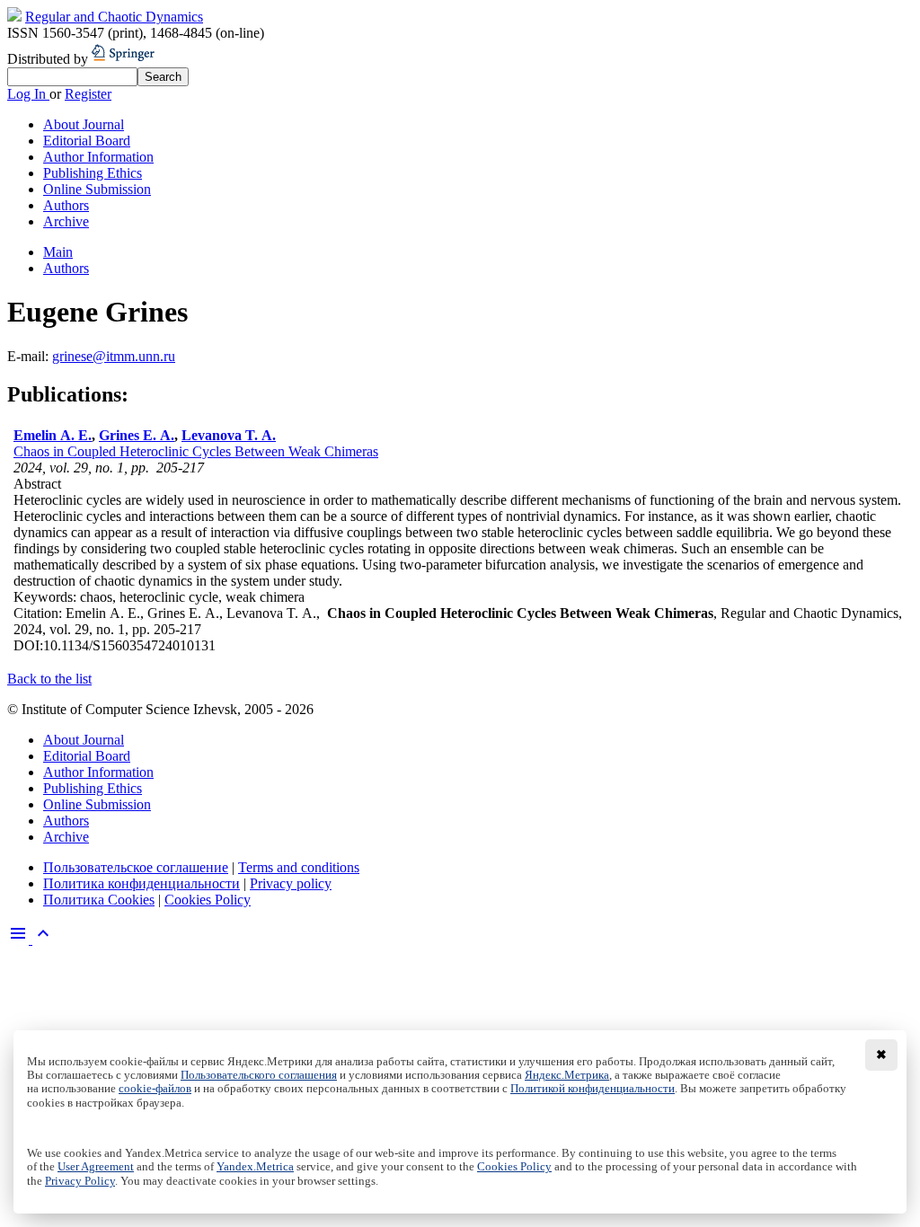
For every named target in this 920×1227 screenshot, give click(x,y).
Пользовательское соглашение (135, 867)
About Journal (83, 124)
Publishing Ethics (92, 173)
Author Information (98, 156)
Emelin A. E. (52, 435)
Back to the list (49, 678)
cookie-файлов (155, 1088)
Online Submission (97, 189)
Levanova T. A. (228, 435)
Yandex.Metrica (255, 1167)
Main (58, 252)
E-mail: (29, 356)
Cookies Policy (207, 899)
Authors (66, 205)
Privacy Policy (80, 1181)
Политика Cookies (99, 899)
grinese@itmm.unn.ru (113, 356)
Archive (66, 221)
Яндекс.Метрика (567, 1075)
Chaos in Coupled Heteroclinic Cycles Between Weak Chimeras (195, 451)
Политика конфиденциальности (141, 883)
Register (88, 94)
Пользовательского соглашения (259, 1075)
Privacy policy (291, 883)
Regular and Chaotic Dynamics (114, 16)
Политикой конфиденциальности (592, 1088)
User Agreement (96, 1167)
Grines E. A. (136, 435)
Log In (28, 94)
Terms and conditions (298, 867)
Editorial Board (86, 140)
